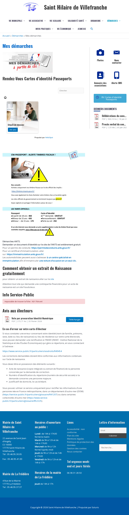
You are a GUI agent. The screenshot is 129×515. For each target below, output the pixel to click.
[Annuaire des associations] (100, 75)
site (52, 279)
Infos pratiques (43, 28)
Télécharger (75, 319)
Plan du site (73, 435)
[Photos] (100, 52)
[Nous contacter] (116, 52)
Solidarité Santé (76, 20)
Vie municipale (15, 20)
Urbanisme (96, 20)
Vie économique (64, 28)
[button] (91, 28)
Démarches (112, 20)
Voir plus (12, 130)
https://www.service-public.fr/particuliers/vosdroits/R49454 (32, 351)
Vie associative (36, 20)
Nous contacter (116, 61)
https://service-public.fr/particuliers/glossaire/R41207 (30, 394)
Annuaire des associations (100, 84)
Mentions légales (75, 438)
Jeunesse (82, 28)
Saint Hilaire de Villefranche (75, 7)
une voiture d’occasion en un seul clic (57, 260)
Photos (100, 60)
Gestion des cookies (77, 448)
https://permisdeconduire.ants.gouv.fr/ (50, 247)
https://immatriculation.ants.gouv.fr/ (25, 254)
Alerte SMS (116, 83)
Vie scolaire (55, 20)
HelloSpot (49, 137)
